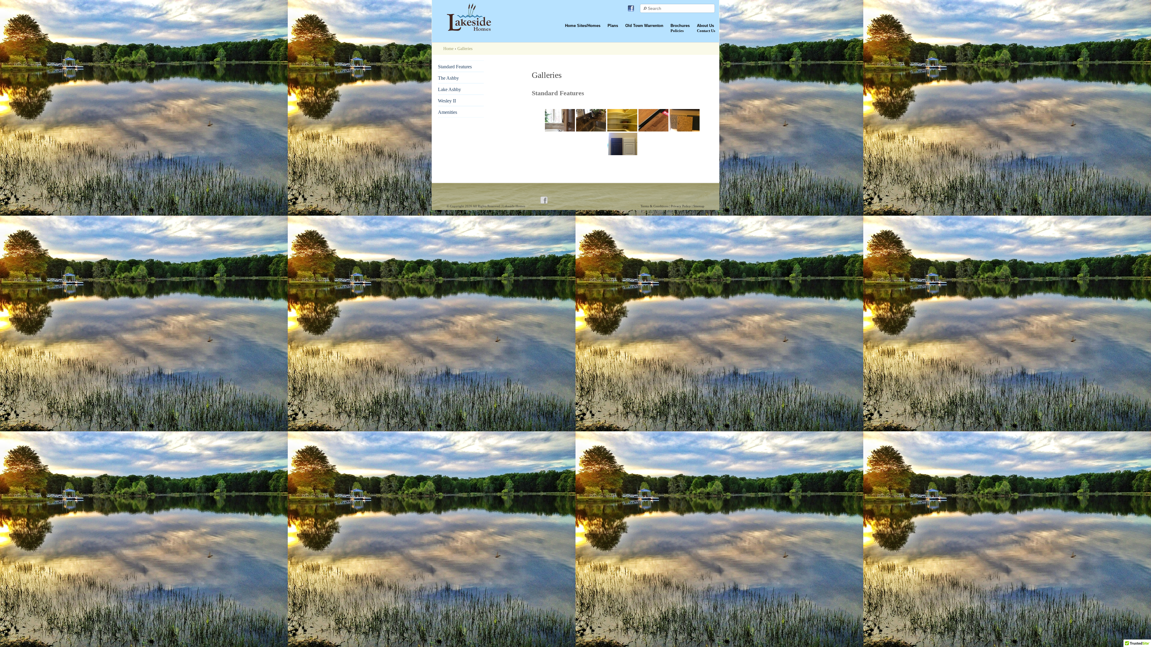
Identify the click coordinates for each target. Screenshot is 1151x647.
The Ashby (448, 78)
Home (448, 48)
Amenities (447, 112)
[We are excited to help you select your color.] (685, 120)
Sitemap (698, 206)
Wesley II (447, 100)
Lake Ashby (449, 89)
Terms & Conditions (655, 206)
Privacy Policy (681, 206)
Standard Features (455, 66)
